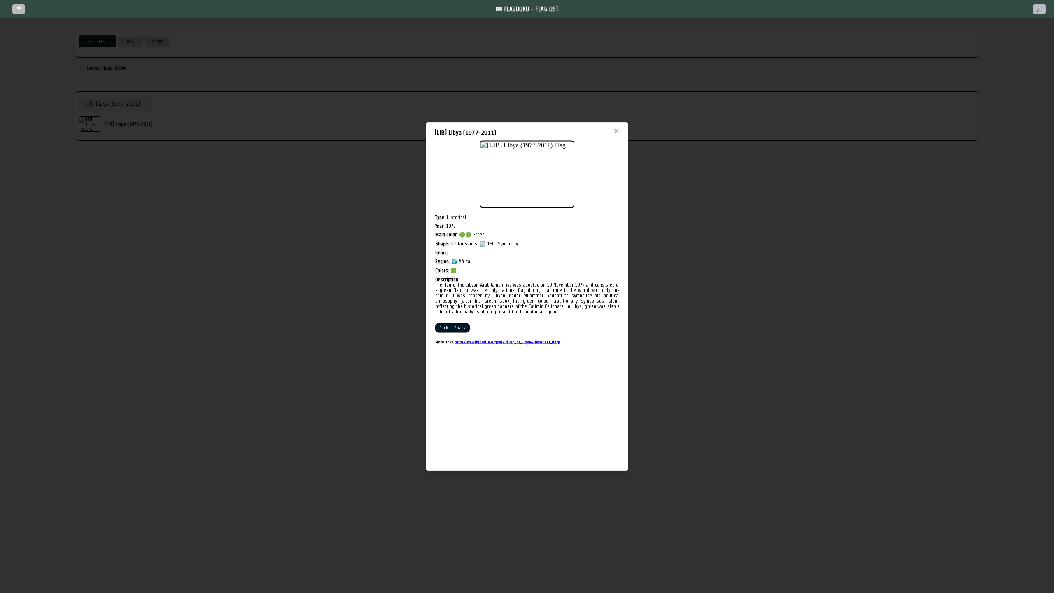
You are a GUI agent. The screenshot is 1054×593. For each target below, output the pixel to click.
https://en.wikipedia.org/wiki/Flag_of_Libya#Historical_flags (507, 342)
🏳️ (19, 9)
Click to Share (452, 328)
